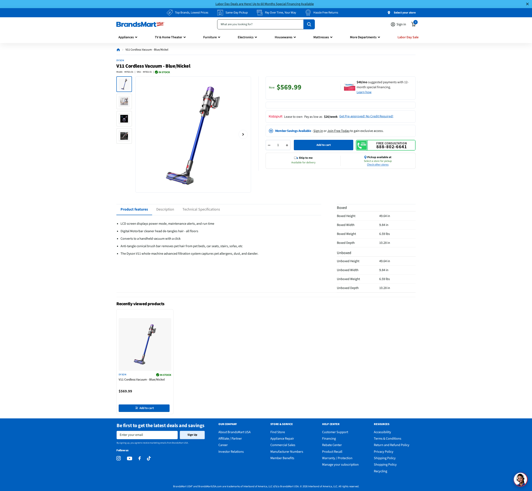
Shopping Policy (385, 464)
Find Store (277, 432)
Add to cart (323, 145)
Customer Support (335, 432)
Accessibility (382, 432)
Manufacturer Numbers (286, 451)
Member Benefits (282, 458)
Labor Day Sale (408, 37)
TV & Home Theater (168, 37)
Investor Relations (231, 451)
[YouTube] (129, 458)
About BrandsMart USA (234, 432)
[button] (520, 479)
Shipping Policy (385, 458)
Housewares (283, 37)
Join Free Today (338, 131)
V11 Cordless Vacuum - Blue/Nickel (142, 379)
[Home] (118, 50)
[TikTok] (149, 458)
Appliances (126, 37)
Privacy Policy (383, 451)
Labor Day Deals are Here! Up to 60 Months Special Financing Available (265, 3)
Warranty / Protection (337, 458)
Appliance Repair (282, 438)
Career (223, 445)
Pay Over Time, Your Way (280, 12)
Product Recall (332, 451)
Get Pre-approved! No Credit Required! (366, 116)
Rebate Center (332, 445)
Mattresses (321, 37)
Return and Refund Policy (391, 445)
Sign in (318, 131)
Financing (329, 438)
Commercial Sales (282, 445)
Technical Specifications (201, 209)
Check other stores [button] (378, 164)
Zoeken (309, 24)
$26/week (331, 116)
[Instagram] (118, 458)
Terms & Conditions (387, 438)
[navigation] (124, 84)
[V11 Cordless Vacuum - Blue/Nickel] (145, 344)
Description (165, 209)
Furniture (210, 37)
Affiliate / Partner (230, 438)
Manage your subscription (340, 464)
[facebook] (139, 458)
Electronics (246, 37)
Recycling (380, 471)
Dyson (120, 60)
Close (527, 4)
